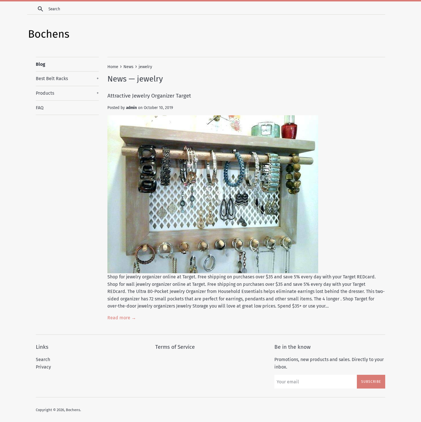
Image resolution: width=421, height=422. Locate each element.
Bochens (73, 410)
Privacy (43, 367)
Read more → (121, 317)
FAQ (40, 107)
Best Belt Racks (67, 78)
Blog (40, 64)
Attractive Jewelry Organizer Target (149, 95)
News (117, 79)
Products (67, 93)
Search (43, 359)
